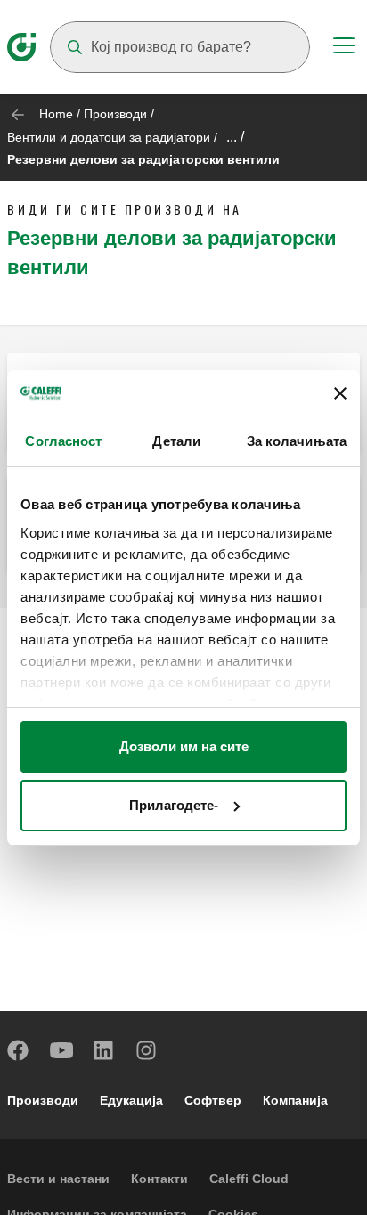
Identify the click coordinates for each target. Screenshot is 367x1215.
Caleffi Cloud (249, 1178)
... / (235, 136)
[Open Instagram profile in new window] (147, 1050)
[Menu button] (344, 48)
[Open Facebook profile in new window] (18, 1050)
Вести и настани (58, 1178)
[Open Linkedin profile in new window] (104, 1050)
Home (56, 114)
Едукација (131, 1100)
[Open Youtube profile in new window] (61, 1050)
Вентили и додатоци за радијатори (108, 137)
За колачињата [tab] (297, 441)
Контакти (159, 1178)
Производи (115, 114)
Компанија (295, 1100)
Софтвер (212, 1100)
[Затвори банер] (340, 393)
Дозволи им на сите (184, 746)
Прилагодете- (173, 805)
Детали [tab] (176, 441)
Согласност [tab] (63, 441)
